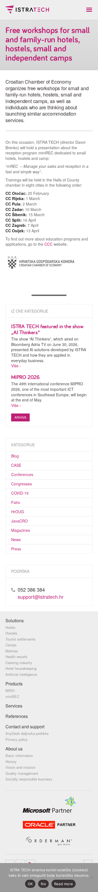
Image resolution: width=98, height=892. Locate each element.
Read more (63, 884)
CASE (16, 465)
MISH (9, 690)
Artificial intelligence (21, 674)
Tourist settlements (20, 639)
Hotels (10, 627)
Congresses (21, 483)
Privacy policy (16, 739)
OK (30, 884)
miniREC (12, 696)
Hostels (11, 633)
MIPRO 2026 (25, 377)
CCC (48, 244)
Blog (15, 456)
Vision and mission (20, 767)
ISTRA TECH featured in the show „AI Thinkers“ (47, 329)
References (16, 716)
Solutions (14, 620)
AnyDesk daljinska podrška (26, 733)
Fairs (15, 502)
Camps (11, 644)
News (16, 539)
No (43, 884)
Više (15, 365)
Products (14, 683)
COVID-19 (20, 493)
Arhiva (20, 417)
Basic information (19, 755)
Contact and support (24, 726)
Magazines (20, 530)
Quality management (21, 773)
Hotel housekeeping (20, 668)
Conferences (22, 474)
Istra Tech (27, 9)
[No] (91, 877)
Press (16, 548)
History (11, 761)
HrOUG (17, 511)
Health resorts (16, 656)
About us (14, 749)
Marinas (11, 650)
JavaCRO (19, 521)
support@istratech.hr (40, 596)
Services (13, 706)
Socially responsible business (28, 779)
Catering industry (18, 662)
